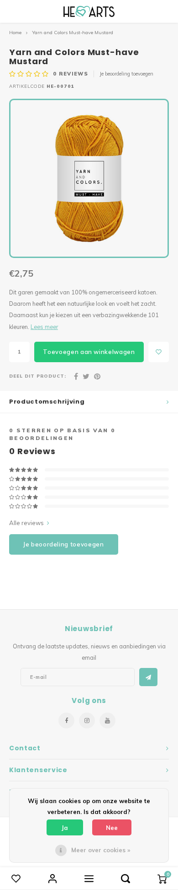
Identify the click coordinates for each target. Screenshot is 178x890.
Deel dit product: (37, 376)
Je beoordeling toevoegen (126, 74)
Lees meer (44, 326)
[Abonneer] (148, 677)
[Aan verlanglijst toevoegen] (158, 352)
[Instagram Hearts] (87, 720)
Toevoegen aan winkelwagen (89, 351)
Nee (112, 827)
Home (15, 32)
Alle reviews (26, 522)
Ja (65, 827)
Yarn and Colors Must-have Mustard (72, 32)
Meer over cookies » (100, 850)
